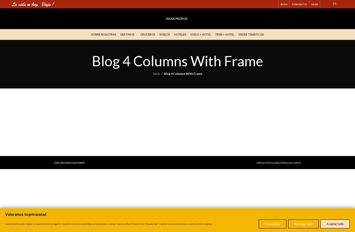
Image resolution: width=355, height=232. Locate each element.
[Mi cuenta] (334, 19)
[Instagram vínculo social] (263, 4)
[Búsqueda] (341, 19)
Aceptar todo (335, 224)
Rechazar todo (303, 224)
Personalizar (272, 224)
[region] (177, 220)
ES (334, 3)
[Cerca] (350, 211)
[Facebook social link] (257, 4)
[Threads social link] (268, 4)
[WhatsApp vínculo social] (273, 4)
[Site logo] (43, 18)
